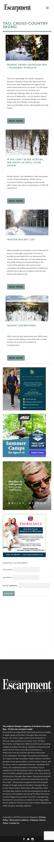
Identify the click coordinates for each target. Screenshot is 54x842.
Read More (16, 121)
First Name (7, 569)
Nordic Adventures (21, 325)
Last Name (7, 577)
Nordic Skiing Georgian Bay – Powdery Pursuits (27, 66)
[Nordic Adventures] (27, 308)
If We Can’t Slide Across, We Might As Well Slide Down (25, 162)
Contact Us (14, 823)
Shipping (34, 820)
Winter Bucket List (21, 239)
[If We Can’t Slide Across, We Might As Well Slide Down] (27, 142)
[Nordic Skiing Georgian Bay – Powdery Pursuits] (27, 47)
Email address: (10, 585)
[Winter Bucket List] (27, 222)
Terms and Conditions (19, 820)
